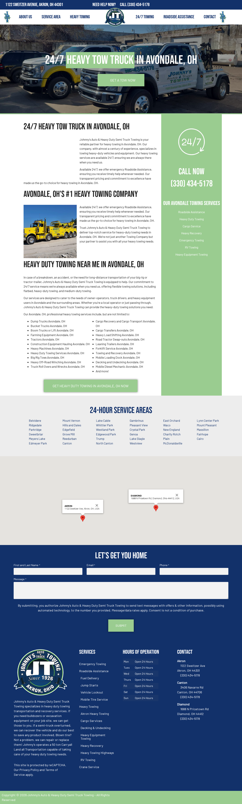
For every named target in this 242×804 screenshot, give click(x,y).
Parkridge (35, 429)
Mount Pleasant (207, 425)
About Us (25, 17)
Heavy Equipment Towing (191, 254)
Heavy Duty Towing (191, 219)
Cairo (200, 438)
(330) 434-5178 (138, 4)
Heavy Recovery (191, 233)
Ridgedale (35, 425)
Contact (210, 17)
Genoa (134, 434)
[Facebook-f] (230, 5)
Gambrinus (136, 420)
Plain (166, 438)
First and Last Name (27, 565)
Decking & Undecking (96, 728)
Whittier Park (104, 425)
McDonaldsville (172, 443)
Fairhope (202, 434)
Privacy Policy (29, 770)
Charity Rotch (172, 434)
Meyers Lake (37, 438)
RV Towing (191, 247)
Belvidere (35, 420)
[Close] (97, 505)
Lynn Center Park (208, 420)
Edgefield (69, 429)
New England (171, 429)
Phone (164, 565)
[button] (82, 518)
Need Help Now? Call (109, 4)
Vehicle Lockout (92, 692)
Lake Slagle (137, 438)
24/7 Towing (145, 17)
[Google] (237, 5)
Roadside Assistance (179, 17)
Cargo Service (192, 226)
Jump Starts (89, 685)
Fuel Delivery (90, 678)
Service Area (51, 17)
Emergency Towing (191, 240)
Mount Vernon (71, 420)
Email (91, 565)
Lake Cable (103, 420)
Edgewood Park (106, 434)
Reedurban (70, 438)
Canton (67, 443)
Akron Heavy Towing (95, 714)
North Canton (104, 443)
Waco (166, 425)
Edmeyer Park (38, 443)
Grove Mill (69, 434)
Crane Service (89, 767)
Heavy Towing (80, 17)
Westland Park (105, 429)
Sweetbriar (36, 434)
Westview (136, 443)
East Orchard (171, 420)
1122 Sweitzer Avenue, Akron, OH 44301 (34, 4)
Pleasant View (139, 425)
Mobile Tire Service (94, 699)
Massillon (203, 429)
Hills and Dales (72, 425)
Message (20, 579)
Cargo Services (91, 721)
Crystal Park (137, 429)
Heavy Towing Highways (97, 753)
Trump (100, 438)
